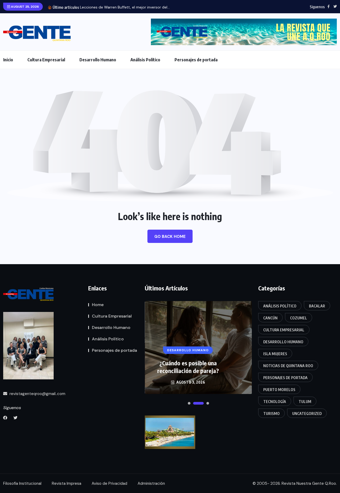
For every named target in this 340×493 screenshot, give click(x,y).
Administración (151, 483)
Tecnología (274, 401)
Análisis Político (145, 59)
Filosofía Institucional (22, 483)
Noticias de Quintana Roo (288, 365)
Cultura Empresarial (46, 59)
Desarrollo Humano (97, 59)
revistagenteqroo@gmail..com (36, 393)
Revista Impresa (66, 483)
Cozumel (298, 318)
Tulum (305, 401)
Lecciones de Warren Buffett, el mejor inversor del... (125, 7)
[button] (189, 403)
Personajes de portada (196, 59)
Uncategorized (307, 413)
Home (98, 304)
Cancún (270, 318)
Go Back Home (170, 236)
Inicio (8, 59)
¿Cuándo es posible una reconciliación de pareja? (188, 366)
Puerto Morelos (279, 389)
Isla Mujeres (275, 353)
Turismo (271, 413)
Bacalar (317, 306)
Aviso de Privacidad (109, 483)
